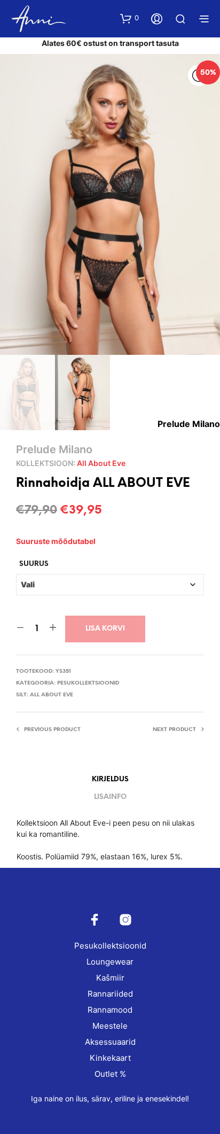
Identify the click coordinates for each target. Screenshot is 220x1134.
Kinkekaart (110, 1058)
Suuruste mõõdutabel (56, 541)
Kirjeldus (110, 779)
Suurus (34, 564)
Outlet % (110, 1074)
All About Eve (101, 463)
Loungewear (110, 962)
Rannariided (110, 994)
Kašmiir (110, 978)
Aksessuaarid (110, 1042)
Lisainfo (110, 797)
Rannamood (110, 1010)
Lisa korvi (105, 628)
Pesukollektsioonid (88, 683)
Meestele (110, 1026)
